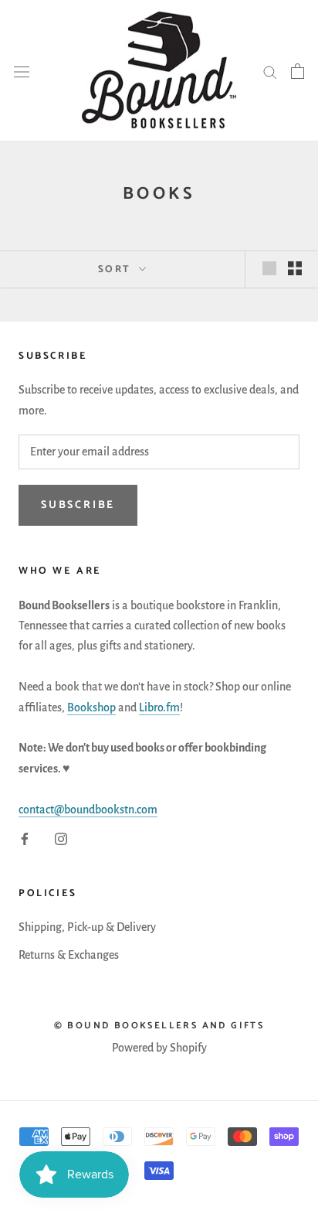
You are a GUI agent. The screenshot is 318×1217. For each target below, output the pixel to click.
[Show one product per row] (269, 268)
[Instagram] (61, 838)
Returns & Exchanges (69, 955)
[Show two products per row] (295, 268)
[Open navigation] (21, 70)
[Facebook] (25, 838)
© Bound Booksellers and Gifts (159, 1025)
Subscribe (78, 505)
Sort (117, 269)
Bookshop (91, 707)
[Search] (270, 71)
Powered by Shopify (159, 1047)
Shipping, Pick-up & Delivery (87, 927)
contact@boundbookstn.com (88, 809)
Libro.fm (159, 707)
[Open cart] (297, 71)
